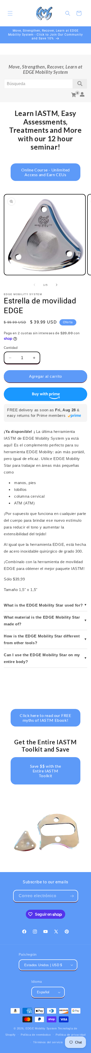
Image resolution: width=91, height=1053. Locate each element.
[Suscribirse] (72, 896)
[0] (73, 95)
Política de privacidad (70, 1034)
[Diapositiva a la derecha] (56, 284)
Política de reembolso (36, 1034)
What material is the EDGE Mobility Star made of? (42, 620)
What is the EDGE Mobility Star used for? (43, 605)
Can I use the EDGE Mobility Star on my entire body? (42, 658)
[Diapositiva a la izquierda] (34, 284)
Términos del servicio (48, 1042)
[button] (10, 13)
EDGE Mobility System (41, 1028)
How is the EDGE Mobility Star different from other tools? (42, 639)
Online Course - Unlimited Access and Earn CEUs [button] (45, 172)
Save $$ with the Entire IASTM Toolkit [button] (45, 771)
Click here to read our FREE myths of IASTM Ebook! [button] (45, 717)
